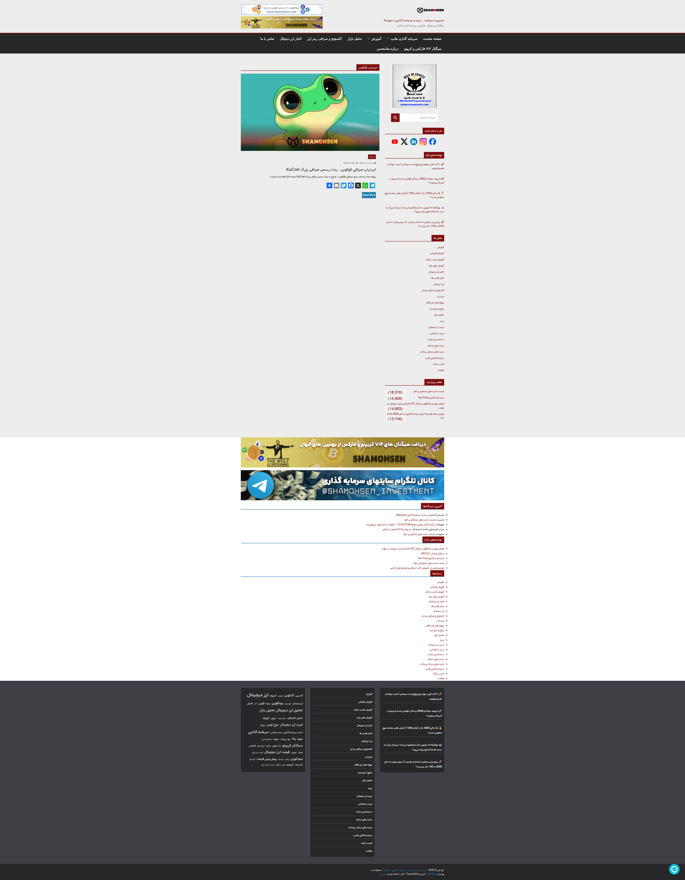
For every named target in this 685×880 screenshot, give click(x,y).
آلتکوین (289, 695)
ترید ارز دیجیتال (436, 327)
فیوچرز (293, 752)
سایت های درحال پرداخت (432, 351)
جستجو (395, 118)
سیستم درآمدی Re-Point (431, 397)
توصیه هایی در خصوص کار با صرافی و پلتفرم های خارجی (417, 568)
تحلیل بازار (354, 38)
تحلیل (250, 703)
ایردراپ (371, 156)
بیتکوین (277, 703)
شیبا (268, 745)
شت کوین (276, 745)
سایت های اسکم (436, 345)
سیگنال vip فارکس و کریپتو (422, 48)
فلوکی (300, 752)
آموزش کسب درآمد (434, 259)
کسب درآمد (438, 364)
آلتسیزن (299, 695)
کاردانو (252, 759)
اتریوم (273, 695)
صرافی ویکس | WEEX (432, 553)
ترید (442, 321)
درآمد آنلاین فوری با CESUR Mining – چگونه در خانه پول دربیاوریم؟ (400, 524)
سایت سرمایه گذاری (293, 732)
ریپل (262, 725)
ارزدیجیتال (298, 703)
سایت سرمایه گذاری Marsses (411, 515)
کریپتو (290, 764)
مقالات (441, 370)
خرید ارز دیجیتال (291, 724)
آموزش (376, 38)
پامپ (287, 759)
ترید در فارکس (437, 333)
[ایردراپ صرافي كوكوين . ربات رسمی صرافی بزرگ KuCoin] (310, 112)
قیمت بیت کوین (257, 752)
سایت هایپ (276, 732)
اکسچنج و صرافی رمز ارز (324, 38)
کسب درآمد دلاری (267, 765)
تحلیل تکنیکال (295, 718)
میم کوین (297, 758)
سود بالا (297, 738)
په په (281, 759)
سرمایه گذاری (258, 732)
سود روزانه (286, 739)
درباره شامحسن (388, 48)
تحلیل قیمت (281, 718)
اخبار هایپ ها (437, 278)
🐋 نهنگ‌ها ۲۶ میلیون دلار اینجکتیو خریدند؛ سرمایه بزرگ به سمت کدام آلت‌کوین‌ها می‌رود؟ (415, 209)
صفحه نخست (432, 38)
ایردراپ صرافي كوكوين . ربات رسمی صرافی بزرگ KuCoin (331, 169)
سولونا (276, 739)
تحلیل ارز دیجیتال (289, 710)
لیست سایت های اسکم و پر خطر (429, 391)
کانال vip (299, 764)
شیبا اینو (261, 745)
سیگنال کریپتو (293, 745)
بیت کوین (264, 703)
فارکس (252, 746)
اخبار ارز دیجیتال (290, 38)
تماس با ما (267, 38)
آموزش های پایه (436, 265)
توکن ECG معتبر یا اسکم (396, 529)
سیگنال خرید (267, 739)
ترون (273, 718)
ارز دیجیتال (438, 284)
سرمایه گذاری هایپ (404, 38)
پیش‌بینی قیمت (267, 758)
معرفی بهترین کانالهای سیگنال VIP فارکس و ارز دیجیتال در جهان (413, 548)
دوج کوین (273, 724)
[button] (389, 38)
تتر (256, 703)
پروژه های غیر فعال (435, 302)
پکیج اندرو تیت (436, 309)
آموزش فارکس (437, 253)
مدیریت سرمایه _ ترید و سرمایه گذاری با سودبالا (414, 20)
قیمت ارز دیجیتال (277, 752)
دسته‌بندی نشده (436, 339)
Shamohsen (349, 162)
